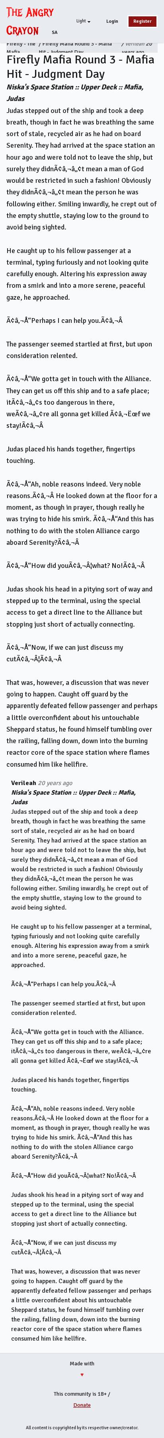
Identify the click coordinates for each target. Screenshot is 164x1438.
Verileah (134, 43)
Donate (82, 1405)
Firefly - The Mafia (20, 47)
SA (55, 33)
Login (112, 21)
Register (142, 21)
